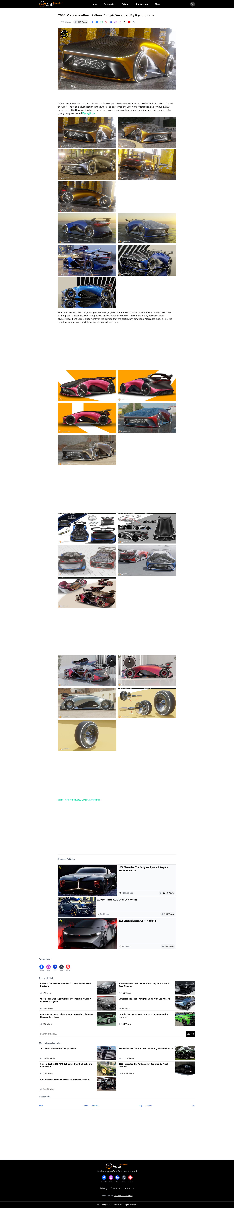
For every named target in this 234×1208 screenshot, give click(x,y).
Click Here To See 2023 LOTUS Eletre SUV (79, 799)
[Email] (129, 22)
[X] (124, 22)
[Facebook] (92, 22)
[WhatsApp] (101, 22)
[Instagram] (120, 22)
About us (129, 1188)
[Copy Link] (133, 22)
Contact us (116, 1188)
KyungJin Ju (88, 113)
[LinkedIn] (110, 22)
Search (190, 1033)
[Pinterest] (106, 22)
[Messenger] (97, 22)
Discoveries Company (123, 1195)
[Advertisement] (117, 347)
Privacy (103, 1188)
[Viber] (115, 22)
